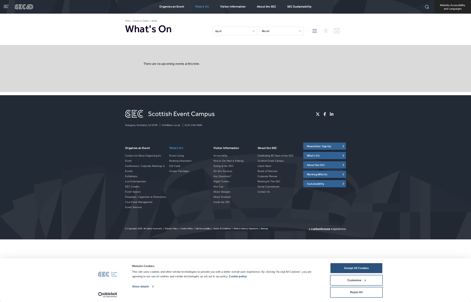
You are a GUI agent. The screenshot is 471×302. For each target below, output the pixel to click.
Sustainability (315, 183)
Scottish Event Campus (271, 160)
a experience (327, 229)
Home (127, 21)
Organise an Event (171, 6)
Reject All (356, 292)
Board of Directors (268, 171)
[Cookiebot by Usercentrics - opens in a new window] (108, 295)
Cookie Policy (186, 228)
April (218, 31)
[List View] (327, 30)
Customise (354, 280)
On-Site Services (222, 171)
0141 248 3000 (193, 125)
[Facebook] (325, 114)
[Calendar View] (336, 30)
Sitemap (264, 228)
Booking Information (180, 160)
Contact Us (264, 191)
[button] (426, 7)
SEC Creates (132, 186)
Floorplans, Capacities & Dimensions (145, 197)
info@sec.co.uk (171, 125)
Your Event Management (138, 202)
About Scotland (222, 197)
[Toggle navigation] (6, 6)
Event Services (133, 207)
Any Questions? (222, 176)
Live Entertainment (135, 181)
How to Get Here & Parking (228, 160)
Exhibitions (131, 176)
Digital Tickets (221, 181)
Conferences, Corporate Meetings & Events (145, 169)
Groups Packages (179, 171)
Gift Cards (175, 166)
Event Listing (176, 155)
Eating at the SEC (223, 166)
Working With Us (317, 174)
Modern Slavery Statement (246, 228)
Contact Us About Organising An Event (143, 158)
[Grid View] (314, 30)
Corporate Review (267, 176)
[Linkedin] (331, 114)
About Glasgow (221, 191)
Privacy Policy (171, 228)
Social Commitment (268, 186)
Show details (140, 286)
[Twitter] (318, 114)
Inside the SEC (221, 202)
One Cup (218, 186)
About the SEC (266, 6)
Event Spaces (133, 191)
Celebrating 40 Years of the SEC (276, 155)
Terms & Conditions (222, 228)
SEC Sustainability (299, 6)
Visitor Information (233, 6)
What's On (202, 6)
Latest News (264, 166)
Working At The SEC (269, 181)
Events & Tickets (141, 21)
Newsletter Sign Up (319, 146)
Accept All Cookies (356, 268)
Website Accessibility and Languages (452, 6)
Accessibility (220, 155)
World (265, 31)
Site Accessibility (203, 228)
